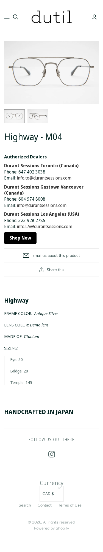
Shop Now (20, 238)
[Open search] (15, 17)
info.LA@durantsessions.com (44, 226)
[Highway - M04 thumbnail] (14, 116)
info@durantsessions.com (41, 205)
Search (25, 505)
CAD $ (48, 493)
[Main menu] (7, 17)
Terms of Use (70, 505)
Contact (45, 505)
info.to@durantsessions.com (44, 178)
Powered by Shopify (51, 528)
